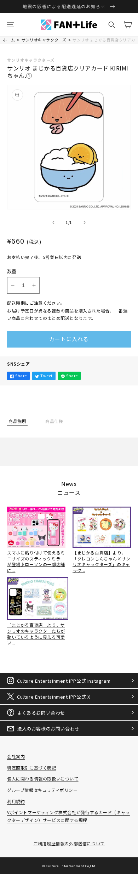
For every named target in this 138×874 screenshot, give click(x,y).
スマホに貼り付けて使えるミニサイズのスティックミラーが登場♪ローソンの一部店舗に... (36, 561)
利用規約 (16, 801)
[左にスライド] (53, 222)
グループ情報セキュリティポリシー (42, 790)
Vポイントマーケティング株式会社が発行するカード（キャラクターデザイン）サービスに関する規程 (68, 816)
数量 (12, 271)
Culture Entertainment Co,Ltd (71, 866)
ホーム (9, 40)
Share (21, 375)
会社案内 (16, 756)
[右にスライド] (84, 222)
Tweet (46, 375)
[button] (10, 25)
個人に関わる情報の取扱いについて (43, 779)
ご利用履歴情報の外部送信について (69, 843)
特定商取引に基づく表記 (31, 768)
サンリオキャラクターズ (44, 40)
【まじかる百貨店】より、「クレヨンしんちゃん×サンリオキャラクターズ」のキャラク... (102, 561)
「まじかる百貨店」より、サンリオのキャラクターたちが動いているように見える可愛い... (36, 633)
